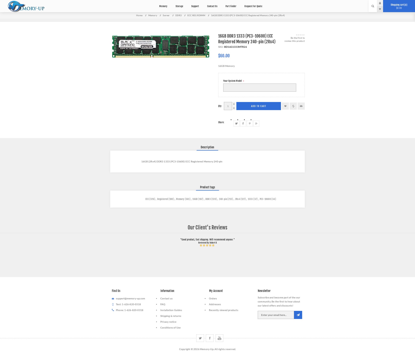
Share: (221, 122)
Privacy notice (168, 321)
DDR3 (208, 199)
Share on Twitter (236, 123)
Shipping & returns (170, 315)
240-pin (223, 199)
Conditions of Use (170, 327)
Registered (162, 199)
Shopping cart (398, 6)
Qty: (220, 106)
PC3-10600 (265, 199)
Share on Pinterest (250, 123)
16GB (194, 199)
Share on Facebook (243, 123)
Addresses (215, 304)
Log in (382, 3)
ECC (147, 199)
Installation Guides (171, 310)
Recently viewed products (223, 310)
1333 (250, 199)
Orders (213, 298)
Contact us (166, 298)
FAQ (162, 304)
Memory (180, 199)
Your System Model (233, 80)
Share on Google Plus (256, 123)
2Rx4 (237, 199)
